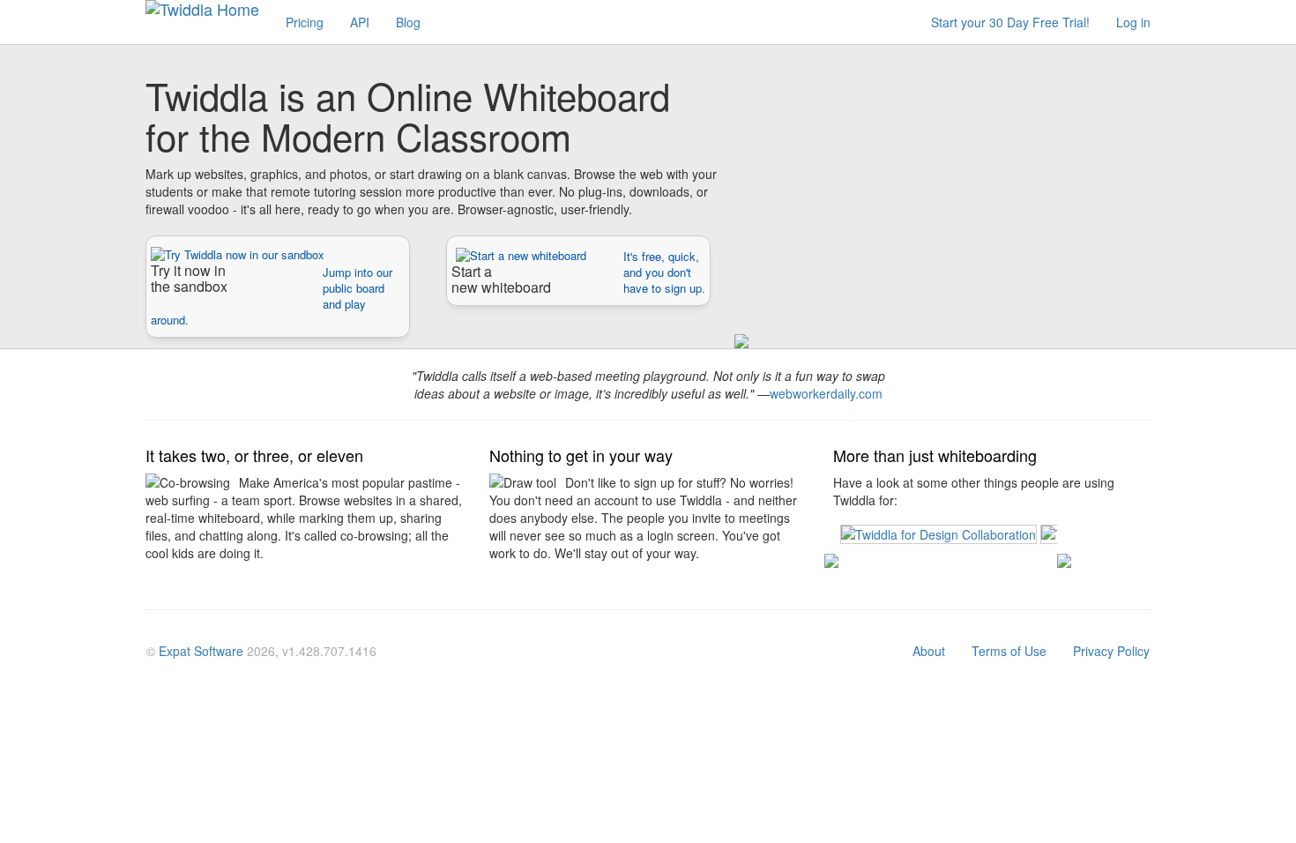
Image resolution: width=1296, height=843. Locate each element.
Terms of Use (1009, 651)
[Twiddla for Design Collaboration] (940, 532)
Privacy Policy (1111, 651)
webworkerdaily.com (826, 393)
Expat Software (201, 651)
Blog (408, 22)
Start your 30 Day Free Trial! (1010, 22)
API (359, 22)
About (928, 651)
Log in (1133, 22)
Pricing (305, 22)
